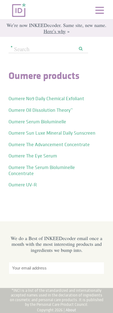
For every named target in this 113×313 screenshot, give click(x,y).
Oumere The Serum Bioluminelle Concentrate (42, 170)
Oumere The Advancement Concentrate (49, 144)
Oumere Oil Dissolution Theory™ (41, 110)
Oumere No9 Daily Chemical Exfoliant (46, 99)
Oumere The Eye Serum (33, 156)
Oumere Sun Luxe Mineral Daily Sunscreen (52, 133)
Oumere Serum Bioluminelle (37, 122)
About (71, 309)
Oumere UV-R (23, 185)
